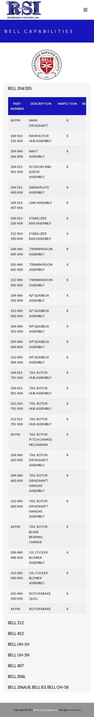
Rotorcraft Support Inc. (45, 709)
